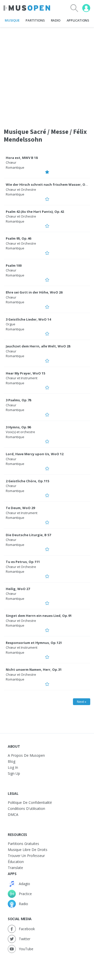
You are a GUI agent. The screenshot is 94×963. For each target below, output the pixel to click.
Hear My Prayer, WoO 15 (25, 373)
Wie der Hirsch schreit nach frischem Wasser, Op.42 (49, 184)
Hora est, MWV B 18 (22, 157)
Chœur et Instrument (21, 378)
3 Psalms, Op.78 (18, 400)
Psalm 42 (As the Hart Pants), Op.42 (35, 211)
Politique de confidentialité (30, 802)
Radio (55, 20)
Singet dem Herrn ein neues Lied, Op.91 (39, 615)
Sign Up (14, 773)
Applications (78, 20)
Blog (11, 761)
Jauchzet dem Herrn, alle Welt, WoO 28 (38, 346)
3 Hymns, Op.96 (18, 427)
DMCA (13, 814)
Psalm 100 (14, 265)
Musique (12, 20)
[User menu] (86, 8)
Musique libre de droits (27, 849)
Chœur (11, 162)
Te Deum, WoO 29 (20, 508)
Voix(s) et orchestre (20, 432)
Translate (15, 867)
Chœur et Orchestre (21, 189)
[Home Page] (27, 8)
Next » (81, 701)
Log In (13, 767)
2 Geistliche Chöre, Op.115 (27, 481)
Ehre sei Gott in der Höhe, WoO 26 (34, 292)
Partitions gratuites (23, 843)
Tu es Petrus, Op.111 (23, 561)
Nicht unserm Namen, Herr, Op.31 (34, 669)
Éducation (16, 861)
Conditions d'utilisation (26, 808)
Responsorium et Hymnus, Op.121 (34, 642)
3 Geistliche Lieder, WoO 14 (28, 319)
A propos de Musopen (26, 755)
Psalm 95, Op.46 (18, 238)
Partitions (35, 20)
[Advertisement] (47, 74)
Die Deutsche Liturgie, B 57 (28, 535)
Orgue (10, 324)
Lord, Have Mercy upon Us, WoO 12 (34, 454)
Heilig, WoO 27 (18, 589)
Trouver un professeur (26, 855)
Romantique (15, 167)
